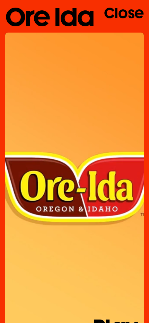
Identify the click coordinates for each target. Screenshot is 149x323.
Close (124, 13)
